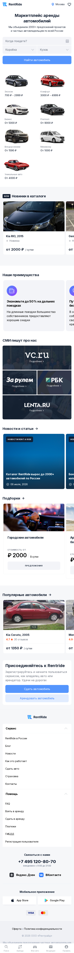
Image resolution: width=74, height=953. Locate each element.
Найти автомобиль (37, 60)
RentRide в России (16, 738)
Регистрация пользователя (21, 841)
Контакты (11, 783)
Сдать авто (12, 768)
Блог (8, 745)
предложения (34, 565)
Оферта (16, 928)
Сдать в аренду (15, 818)
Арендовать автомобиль (37, 698)
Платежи (10, 826)
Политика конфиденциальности (43, 928)
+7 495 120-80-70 (37, 861)
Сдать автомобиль (37, 689)
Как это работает (16, 761)
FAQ (7, 803)
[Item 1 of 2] (34, 615)
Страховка (11, 776)
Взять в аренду (14, 811)
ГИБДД (9, 834)
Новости (10, 753)
